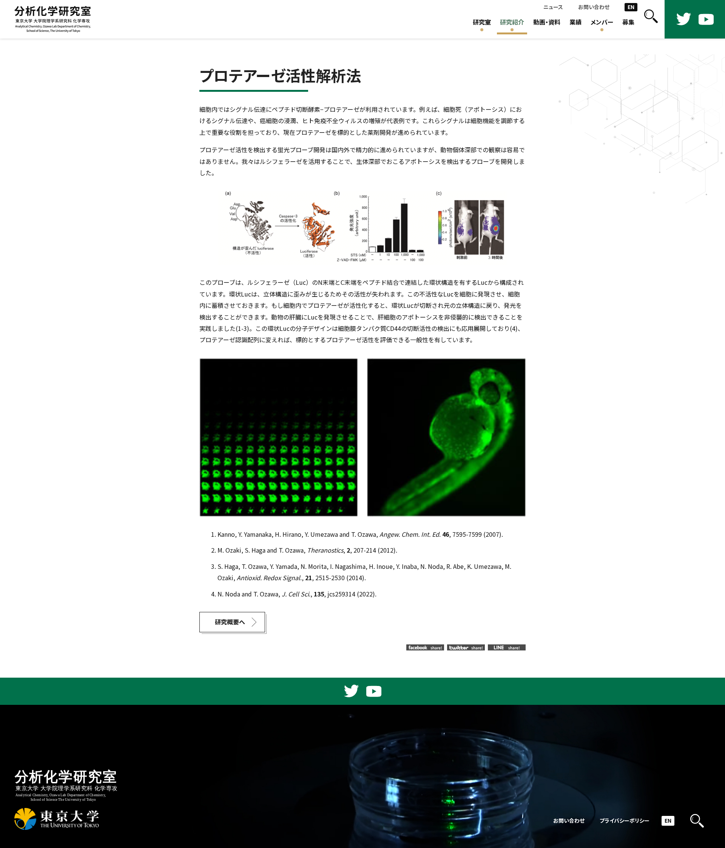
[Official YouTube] (706, 19)
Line (507, 647)
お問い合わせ (593, 7)
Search (651, 19)
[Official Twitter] (683, 19)
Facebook (425, 647)
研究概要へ (230, 622)
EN (631, 7)
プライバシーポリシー (624, 820)
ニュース (553, 7)
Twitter (466, 647)
